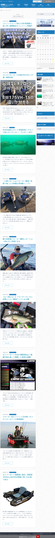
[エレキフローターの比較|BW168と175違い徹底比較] (18, 104)
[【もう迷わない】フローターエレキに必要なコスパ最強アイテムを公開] (18, 327)
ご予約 (26, 5)
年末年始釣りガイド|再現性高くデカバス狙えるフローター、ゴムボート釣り (45, 97)
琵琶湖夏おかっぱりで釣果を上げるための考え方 (47, 85)
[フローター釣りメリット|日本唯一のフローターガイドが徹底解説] (18, 447)
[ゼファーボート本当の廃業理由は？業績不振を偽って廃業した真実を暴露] (18, 389)
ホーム (4, 5)
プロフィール (11, 5)
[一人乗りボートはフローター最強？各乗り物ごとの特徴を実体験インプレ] (18, 211)
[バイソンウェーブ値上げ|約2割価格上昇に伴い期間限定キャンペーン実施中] (18, 47)
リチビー (4, 8)
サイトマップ (3, 534)
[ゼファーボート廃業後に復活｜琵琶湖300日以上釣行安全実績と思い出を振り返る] (18, 508)
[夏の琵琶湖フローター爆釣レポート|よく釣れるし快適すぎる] (18, 269)
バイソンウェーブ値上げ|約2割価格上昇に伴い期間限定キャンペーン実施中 (45, 80)
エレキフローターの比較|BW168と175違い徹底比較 (47, 91)
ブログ (19, 5)
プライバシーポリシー (13, 534)
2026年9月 (51, 68)
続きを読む (7, 63)
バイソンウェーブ (48, 5)
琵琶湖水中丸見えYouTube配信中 (27, 537)
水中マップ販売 (41, 5)
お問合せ (49, 1)
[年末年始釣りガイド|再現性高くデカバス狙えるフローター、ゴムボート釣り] (18, 153)
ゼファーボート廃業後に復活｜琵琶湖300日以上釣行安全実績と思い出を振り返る (17, 477)
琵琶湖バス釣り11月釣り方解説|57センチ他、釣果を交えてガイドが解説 (45, 105)
